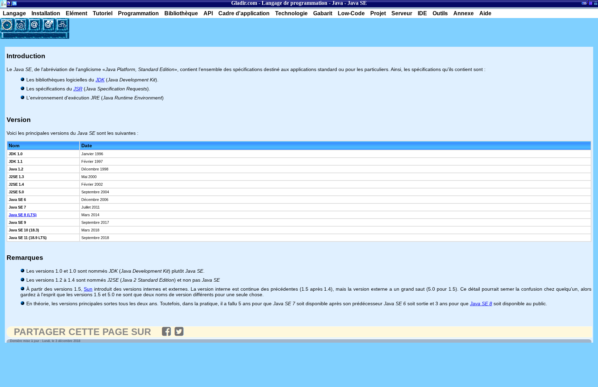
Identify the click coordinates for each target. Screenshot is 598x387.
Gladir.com (244, 3)
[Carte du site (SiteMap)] (62, 25)
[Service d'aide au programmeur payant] (48, 25)
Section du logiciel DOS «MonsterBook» (584, 4)
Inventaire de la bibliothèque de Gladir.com (589, 2)
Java (337, 3)
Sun (88, 289)
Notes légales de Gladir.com (7, 4)
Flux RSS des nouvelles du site (13, 4)
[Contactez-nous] (35, 25)
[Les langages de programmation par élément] (7, 25)
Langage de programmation (294, 3)
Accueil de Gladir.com (3, 3)
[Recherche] (21, 25)
